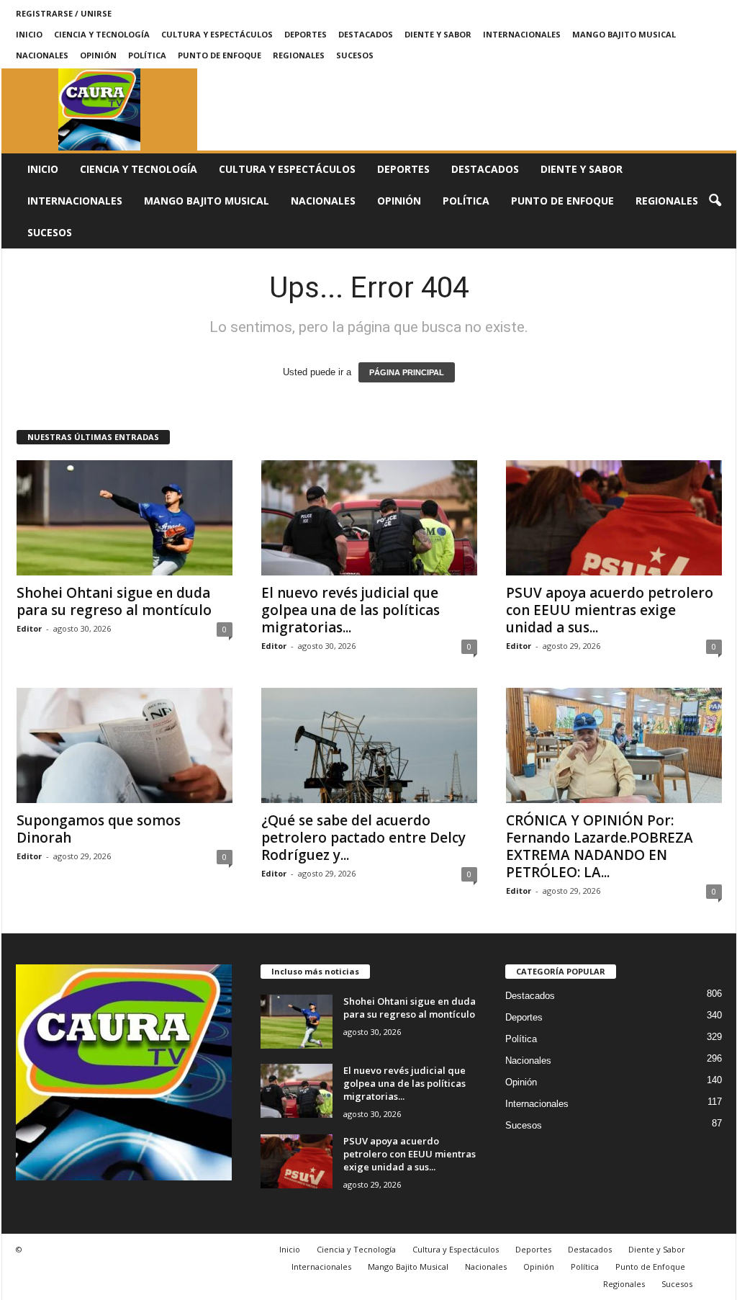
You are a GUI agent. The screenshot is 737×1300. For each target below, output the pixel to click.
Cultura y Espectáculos (217, 34)
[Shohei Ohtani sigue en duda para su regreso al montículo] (124, 517)
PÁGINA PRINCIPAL (406, 372)
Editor (29, 628)
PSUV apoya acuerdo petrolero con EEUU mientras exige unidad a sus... (609, 610)
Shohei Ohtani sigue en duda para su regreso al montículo (114, 601)
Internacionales (522, 34)
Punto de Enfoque (219, 55)
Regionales (299, 55)
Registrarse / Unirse (64, 13)
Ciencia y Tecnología (102, 34)
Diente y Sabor (437, 34)
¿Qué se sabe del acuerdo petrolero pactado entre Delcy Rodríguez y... (363, 837)
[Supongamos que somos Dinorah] (124, 745)
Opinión (98, 55)
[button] (715, 201)
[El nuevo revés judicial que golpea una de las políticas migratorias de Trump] (369, 517)
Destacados (365, 34)
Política (147, 55)
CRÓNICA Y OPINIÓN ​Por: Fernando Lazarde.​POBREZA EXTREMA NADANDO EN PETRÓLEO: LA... (599, 846)
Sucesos (355, 55)
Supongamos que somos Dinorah (99, 829)
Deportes (305, 34)
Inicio (29, 34)
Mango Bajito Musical (624, 34)
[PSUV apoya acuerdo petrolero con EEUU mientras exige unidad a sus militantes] (614, 517)
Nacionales (42, 55)
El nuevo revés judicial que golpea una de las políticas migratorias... (350, 610)
